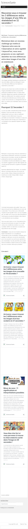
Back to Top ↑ (23, 524)
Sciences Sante (4, 524)
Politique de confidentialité (7, 507)
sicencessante (8, 26)
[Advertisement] (13, 141)
